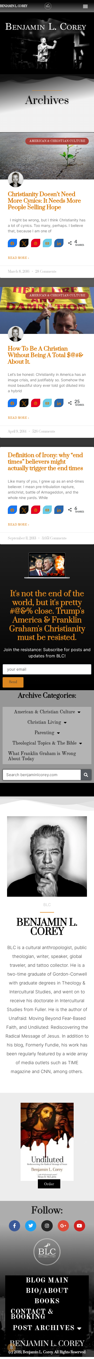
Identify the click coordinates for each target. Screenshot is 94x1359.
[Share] (12, 243)
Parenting (44, 733)
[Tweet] (24, 243)
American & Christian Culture (44, 712)
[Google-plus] (63, 1225)
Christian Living (44, 722)
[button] (85, 6)
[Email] (47, 243)
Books (47, 1301)
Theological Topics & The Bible (44, 743)
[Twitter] (30, 1225)
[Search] (86, 775)
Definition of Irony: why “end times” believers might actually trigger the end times (45, 462)
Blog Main (47, 1280)
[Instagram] (46, 1225)
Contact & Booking (32, 1314)
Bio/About (47, 1290)
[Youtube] (79, 1225)
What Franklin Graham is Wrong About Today (42, 756)
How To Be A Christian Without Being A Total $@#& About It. (45, 355)
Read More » (18, 258)
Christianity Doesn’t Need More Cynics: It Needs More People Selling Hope (44, 201)
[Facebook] (14, 1225)
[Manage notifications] (11, 1347)
